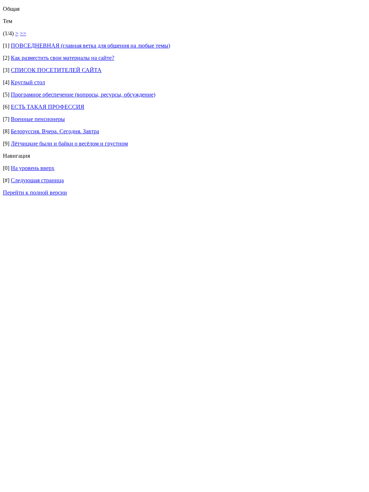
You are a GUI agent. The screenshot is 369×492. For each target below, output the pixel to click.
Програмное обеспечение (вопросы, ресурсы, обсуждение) (83, 94)
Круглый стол (28, 82)
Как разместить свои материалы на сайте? (62, 58)
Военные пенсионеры (38, 119)
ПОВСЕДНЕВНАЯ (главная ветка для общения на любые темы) (90, 46)
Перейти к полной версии (35, 192)
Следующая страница (37, 180)
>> (23, 33)
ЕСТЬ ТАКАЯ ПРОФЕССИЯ (47, 107)
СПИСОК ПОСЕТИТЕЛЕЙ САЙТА (56, 70)
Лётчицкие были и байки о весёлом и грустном (69, 143)
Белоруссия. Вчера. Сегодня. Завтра (55, 131)
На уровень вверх (32, 168)
